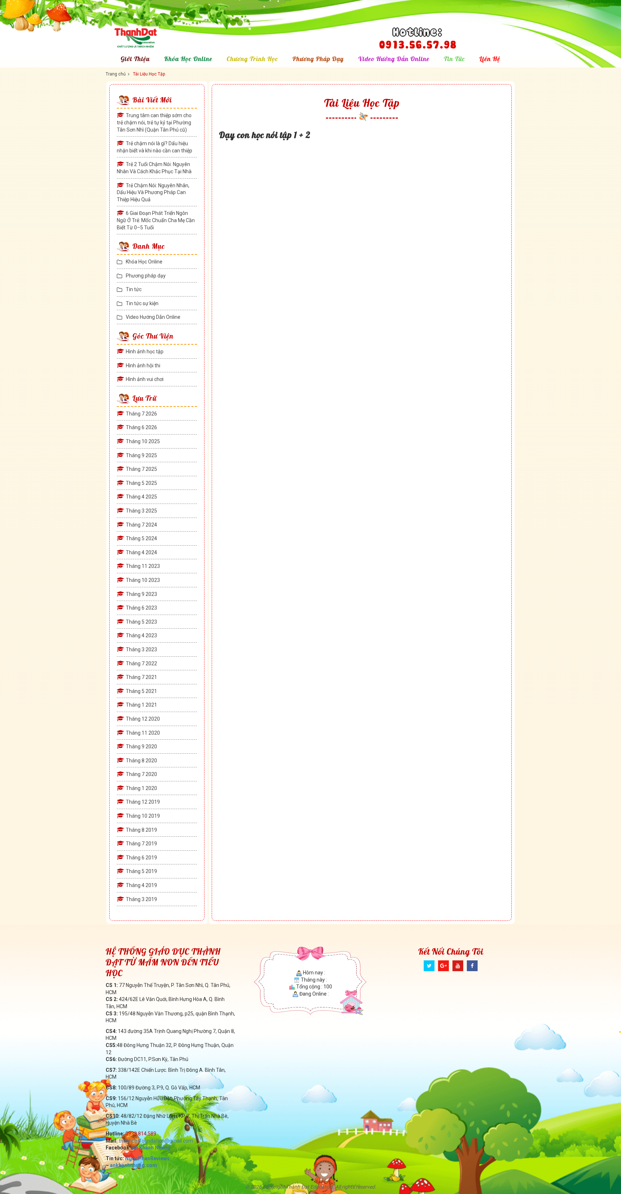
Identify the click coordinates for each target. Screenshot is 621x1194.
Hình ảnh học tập (145, 351)
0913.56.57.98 (417, 43)
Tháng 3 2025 (141, 511)
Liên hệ (489, 59)
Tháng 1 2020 (141, 788)
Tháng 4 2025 (141, 497)
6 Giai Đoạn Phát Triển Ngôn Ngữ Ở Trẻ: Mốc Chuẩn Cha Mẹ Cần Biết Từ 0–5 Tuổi (156, 220)
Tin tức (454, 59)
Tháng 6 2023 (141, 608)
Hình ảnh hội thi (143, 365)
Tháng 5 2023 (141, 622)
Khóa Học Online (188, 59)
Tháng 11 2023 (143, 566)
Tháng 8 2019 (141, 830)
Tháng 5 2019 (141, 871)
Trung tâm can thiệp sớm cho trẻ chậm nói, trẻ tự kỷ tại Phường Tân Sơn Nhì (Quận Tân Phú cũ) (154, 122)
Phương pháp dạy (318, 59)
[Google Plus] (443, 965)
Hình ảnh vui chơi (145, 379)
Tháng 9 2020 (141, 746)
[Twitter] (429, 965)
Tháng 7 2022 (141, 663)
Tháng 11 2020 (143, 733)
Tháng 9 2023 (141, 594)
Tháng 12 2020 (143, 719)
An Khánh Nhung (151, 1148)
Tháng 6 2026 (141, 427)
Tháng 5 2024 (141, 538)
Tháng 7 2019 (141, 843)
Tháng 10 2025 (143, 441)
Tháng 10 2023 (143, 580)
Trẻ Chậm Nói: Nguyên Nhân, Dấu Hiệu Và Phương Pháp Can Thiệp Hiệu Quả (153, 192)
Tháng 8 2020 (141, 760)
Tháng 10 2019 (143, 816)
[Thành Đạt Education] (153, 37)
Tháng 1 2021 (141, 705)
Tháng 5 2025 (141, 483)
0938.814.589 (140, 1133)
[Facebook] (472, 965)
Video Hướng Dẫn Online (393, 59)
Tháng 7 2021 (141, 677)
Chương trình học (252, 59)
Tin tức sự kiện (142, 303)
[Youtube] (457, 965)
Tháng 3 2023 (141, 649)
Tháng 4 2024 (141, 552)
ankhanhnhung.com (133, 1165)
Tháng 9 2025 (141, 455)
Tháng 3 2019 (141, 899)
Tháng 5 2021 (141, 691)
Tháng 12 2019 (143, 802)
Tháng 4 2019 (141, 885)
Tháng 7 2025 (141, 469)
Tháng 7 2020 (141, 774)
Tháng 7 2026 (141, 414)
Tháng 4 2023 (141, 635)
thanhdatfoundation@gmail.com (156, 1141)
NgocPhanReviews (147, 1158)
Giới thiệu (135, 59)
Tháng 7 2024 (141, 525)
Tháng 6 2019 (141, 857)
